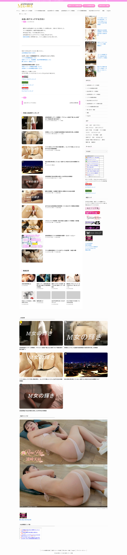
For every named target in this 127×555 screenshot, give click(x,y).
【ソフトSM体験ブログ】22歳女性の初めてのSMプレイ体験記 (102, 56)
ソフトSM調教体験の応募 (92, 106)
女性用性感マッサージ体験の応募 (94, 103)
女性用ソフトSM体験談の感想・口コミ (32, 68)
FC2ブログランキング (27, 91)
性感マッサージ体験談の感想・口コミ (32, 66)
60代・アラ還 (89, 130)
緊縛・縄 (88, 142)
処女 (93, 137)
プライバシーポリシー (81, 550)
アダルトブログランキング (29, 79)
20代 (91, 125)
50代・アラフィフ (99, 127)
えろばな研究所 (88, 243)
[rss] (107, 1)
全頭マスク (88, 137)
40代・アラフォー (90, 127)
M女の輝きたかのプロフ (92, 100)
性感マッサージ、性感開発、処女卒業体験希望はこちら (36, 60)
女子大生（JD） (99, 137)
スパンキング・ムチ (95, 132)
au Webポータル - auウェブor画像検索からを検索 (96, 169)
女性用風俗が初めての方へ (29, 53)
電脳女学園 (87, 250)
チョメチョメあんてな (90, 248)
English (89, 116)
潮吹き (103, 139)
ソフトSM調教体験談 (91, 97)
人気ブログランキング (28, 85)
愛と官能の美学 (90, 167)
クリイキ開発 (103, 130)
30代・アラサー (96, 125)
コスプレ (88, 132)
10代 (87, 125)
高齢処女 (93, 142)
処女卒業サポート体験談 (92, 91)
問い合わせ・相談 (91, 109)
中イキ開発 (95, 135)
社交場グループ (90, 175)
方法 (24, 21)
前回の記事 (26, 37)
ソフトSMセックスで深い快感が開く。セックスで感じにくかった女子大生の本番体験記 (102, 21)
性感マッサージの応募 (56, 550)
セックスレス (89, 135)
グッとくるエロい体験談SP (92, 173)
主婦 (101, 135)
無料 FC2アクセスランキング (94, 176)
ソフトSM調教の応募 (45, 550)
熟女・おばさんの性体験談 (92, 165)
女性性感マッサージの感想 (93, 85)
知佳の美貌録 (88, 245)
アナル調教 (95, 130)
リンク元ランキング (89, 156)
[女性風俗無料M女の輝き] (25, 5)
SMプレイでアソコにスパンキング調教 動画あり (102, 44)
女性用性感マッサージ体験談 (93, 94)
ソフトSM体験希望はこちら (29, 58)
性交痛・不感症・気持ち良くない (93, 139)
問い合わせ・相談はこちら (29, 61)
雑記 (88, 112)
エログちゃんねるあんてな (92, 161)
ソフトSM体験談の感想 (92, 88)
